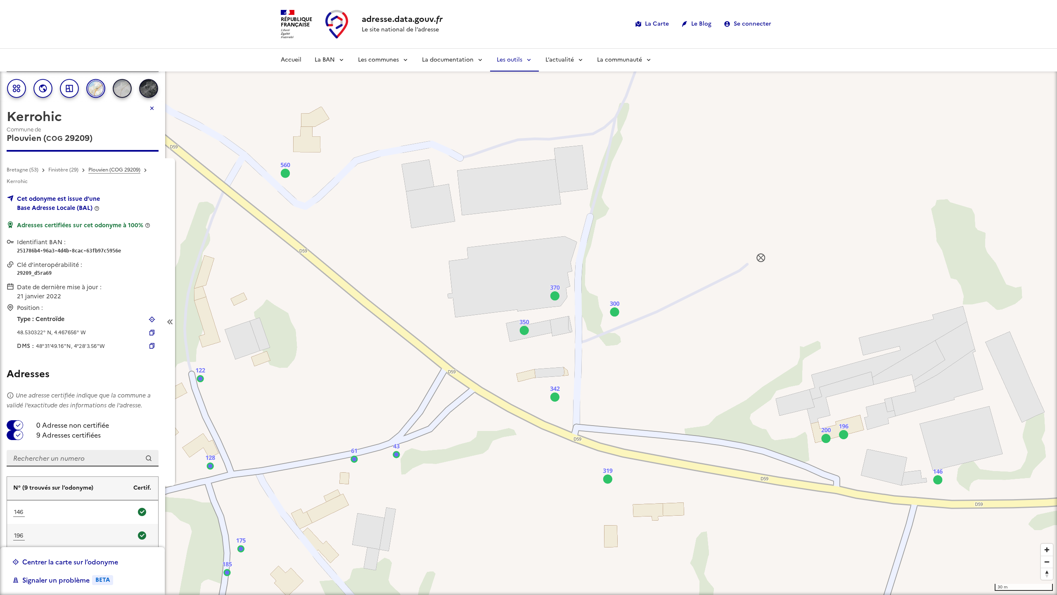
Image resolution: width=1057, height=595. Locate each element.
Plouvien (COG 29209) (114, 170)
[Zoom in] (1047, 550)
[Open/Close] (170, 322)
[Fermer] (152, 108)
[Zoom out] (1047, 562)
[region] (528, 322)
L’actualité (559, 59)
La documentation (448, 59)
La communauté (619, 59)
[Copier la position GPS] (152, 332)
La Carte (657, 23)
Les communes (378, 59)
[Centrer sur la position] (152, 319)
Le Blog (701, 23)
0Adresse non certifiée (72, 425)
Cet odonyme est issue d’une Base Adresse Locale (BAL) (58, 203)
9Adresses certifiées (68, 435)
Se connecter (752, 23)
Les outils (509, 59)
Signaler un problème (66, 580)
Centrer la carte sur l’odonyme (70, 562)
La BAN (325, 59)
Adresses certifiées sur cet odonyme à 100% (80, 225)
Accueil (291, 59)
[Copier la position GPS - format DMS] (152, 345)
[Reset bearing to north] (1047, 574)
